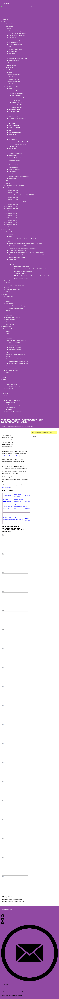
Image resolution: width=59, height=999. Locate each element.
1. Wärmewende (7, 495)
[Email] (29, 981)
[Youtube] (2, 924)
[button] (15, 543)
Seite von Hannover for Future (11, 456)
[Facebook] (2, 916)
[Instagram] (2, 920)
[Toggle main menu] (57, 15)
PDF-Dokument (6, 487)
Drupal (13, 909)
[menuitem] (6, 3)
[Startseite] (29, 7)
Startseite (3, 426)
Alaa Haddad (18, 995)
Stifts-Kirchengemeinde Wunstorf (10, 10)
